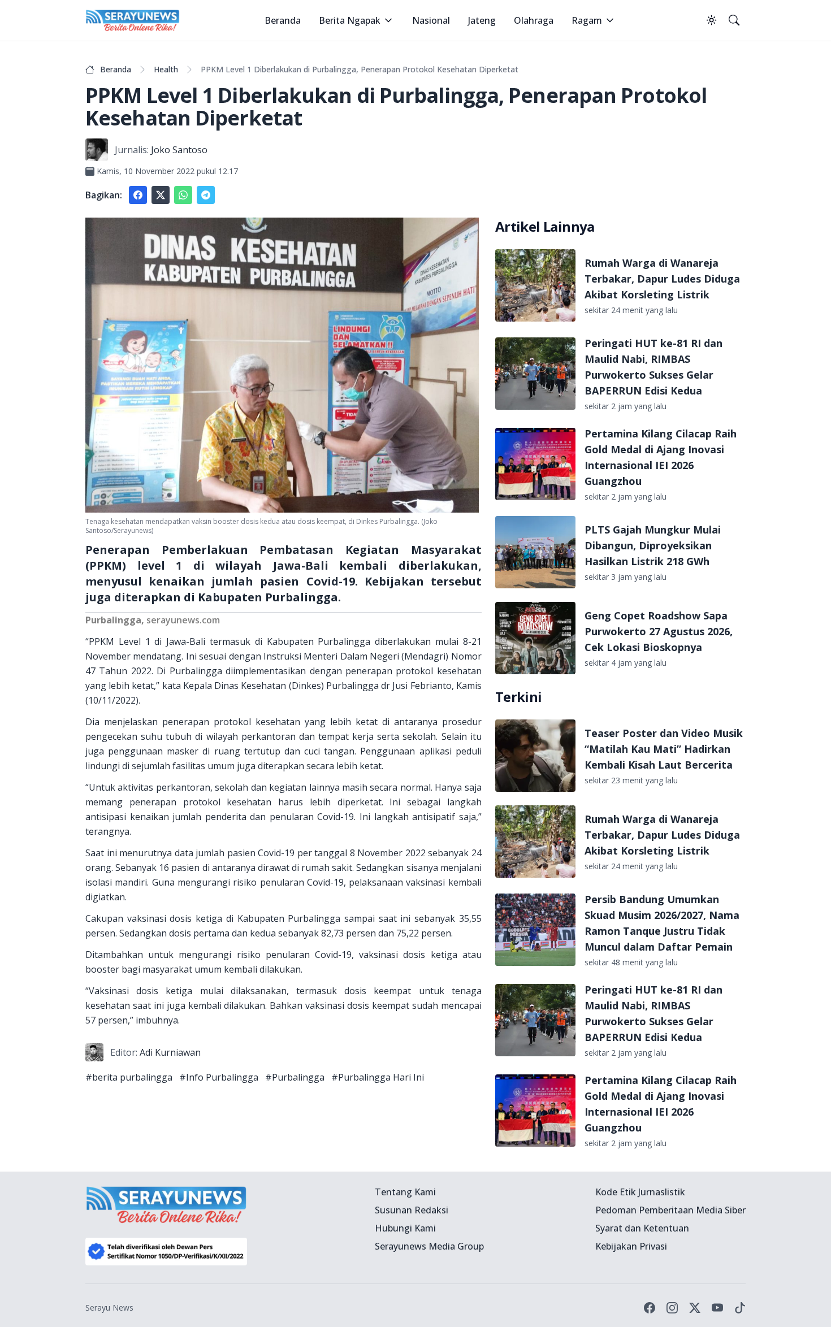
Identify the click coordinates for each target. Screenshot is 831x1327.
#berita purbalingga (128, 1077)
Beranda (283, 20)
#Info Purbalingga (218, 1077)
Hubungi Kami (405, 1228)
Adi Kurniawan (170, 1052)
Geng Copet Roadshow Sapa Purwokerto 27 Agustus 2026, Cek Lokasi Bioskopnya (659, 631)
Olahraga (533, 20)
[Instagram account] (672, 1307)
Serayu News (109, 1307)
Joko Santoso (179, 150)
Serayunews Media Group (429, 1246)
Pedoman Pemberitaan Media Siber (670, 1210)
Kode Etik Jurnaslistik (640, 1192)
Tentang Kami (405, 1192)
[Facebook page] (649, 1307)
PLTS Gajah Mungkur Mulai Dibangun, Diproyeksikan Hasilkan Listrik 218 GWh (653, 545)
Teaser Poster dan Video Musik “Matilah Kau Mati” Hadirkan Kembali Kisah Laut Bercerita (664, 748)
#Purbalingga (294, 1077)
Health (166, 69)
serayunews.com (183, 620)
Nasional (431, 20)
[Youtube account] (717, 1307)
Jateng (482, 20)
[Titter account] (694, 1307)
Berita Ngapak (349, 20)
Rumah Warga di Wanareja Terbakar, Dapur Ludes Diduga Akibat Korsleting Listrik (662, 278)
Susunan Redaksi (411, 1210)
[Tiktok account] (740, 1307)
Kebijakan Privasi (631, 1246)
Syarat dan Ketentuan (642, 1228)
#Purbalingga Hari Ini (377, 1077)
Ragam (587, 20)
